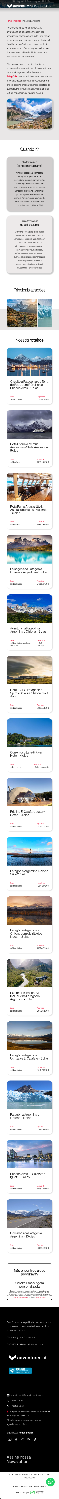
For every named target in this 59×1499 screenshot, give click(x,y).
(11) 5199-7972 (17, 1406)
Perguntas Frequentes (24, 1337)
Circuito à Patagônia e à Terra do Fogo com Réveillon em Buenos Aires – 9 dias (29, 385)
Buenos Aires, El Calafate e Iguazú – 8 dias (28, 1175)
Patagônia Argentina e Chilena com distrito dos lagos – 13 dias (26, 933)
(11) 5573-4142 (16, 1401)
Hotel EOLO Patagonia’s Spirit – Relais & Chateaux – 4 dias (29, 693)
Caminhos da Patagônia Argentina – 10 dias (26, 1234)
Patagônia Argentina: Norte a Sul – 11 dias (29, 872)
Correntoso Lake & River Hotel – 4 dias (26, 754)
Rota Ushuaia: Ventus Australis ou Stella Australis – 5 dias (29, 447)
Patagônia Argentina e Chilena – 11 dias (24, 1116)
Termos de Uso (39, 1486)
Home (9, 21)
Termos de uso (41, 1297)
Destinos (17, 21)
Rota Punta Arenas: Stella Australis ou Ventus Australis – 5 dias (29, 510)
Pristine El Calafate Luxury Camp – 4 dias (27, 813)
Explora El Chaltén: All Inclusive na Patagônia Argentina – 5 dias (25, 996)
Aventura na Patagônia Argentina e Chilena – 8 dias (28, 630)
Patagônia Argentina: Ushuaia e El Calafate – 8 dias (29, 1057)
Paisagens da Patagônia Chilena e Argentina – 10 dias (29, 570)
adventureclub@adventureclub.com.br (27, 1395)
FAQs (9, 1337)
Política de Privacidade (20, 1297)
